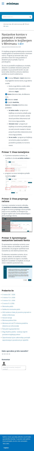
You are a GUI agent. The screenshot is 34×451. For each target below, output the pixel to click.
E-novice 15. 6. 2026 (10, 297)
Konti (6, 26)
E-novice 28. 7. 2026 (10, 295)
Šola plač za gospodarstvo (12, 329)
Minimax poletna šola (10, 320)
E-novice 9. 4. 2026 (9, 303)
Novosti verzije (8, 318)
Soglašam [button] (6, 447)
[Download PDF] (19, 44)
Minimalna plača (9, 306)
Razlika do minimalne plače (12, 309)
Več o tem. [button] (6, 443)
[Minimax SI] (12, 2)
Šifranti (27, 24)
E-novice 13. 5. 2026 (10, 300)
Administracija (18, 24)
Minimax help (7, 24)
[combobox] (15, 17)
